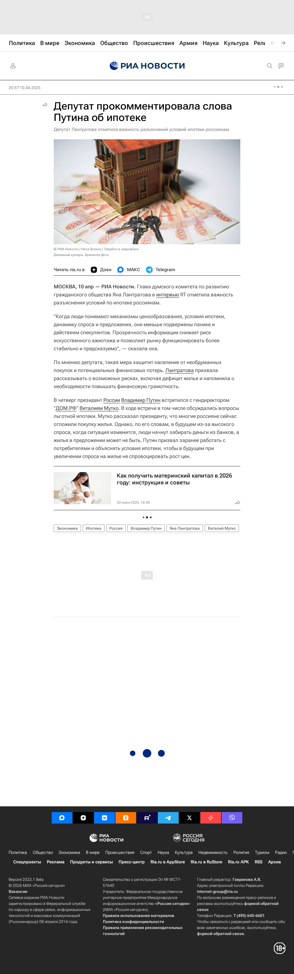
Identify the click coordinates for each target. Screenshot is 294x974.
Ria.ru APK (238, 862)
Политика (18, 852)
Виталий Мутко (222, 528)
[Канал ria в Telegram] (168, 818)
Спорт (146, 852)
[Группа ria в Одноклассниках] (125, 818)
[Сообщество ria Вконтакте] (104, 818)
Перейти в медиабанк (121, 249)
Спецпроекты (27, 862)
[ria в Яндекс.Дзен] (83, 818)
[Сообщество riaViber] (232, 818)
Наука (163, 852)
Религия (241, 852)
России (111, 400)
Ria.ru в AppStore (167, 862)
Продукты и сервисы (91, 862)
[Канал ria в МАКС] (62, 818)
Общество (43, 852)
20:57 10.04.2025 (24, 87)
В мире (93, 852)
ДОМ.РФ (66, 408)
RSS (258, 862)
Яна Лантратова (185, 528)
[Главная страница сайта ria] (147, 66)
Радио (281, 852)
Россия (116, 528)
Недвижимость (213, 852)
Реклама (55, 862)
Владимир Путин (140, 400)
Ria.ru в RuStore (206, 862)
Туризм (262, 852)
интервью (167, 295)
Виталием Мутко (99, 408)
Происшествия (119, 852)
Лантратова (179, 370)
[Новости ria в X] (189, 818)
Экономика (67, 528)
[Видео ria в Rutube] (147, 818)
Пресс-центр (132, 862)
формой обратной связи (220, 933)
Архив (274, 862)
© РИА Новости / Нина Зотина (77, 249)
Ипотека (93, 528)
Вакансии (18, 891)
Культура (184, 852)
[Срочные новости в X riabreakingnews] (210, 818)
